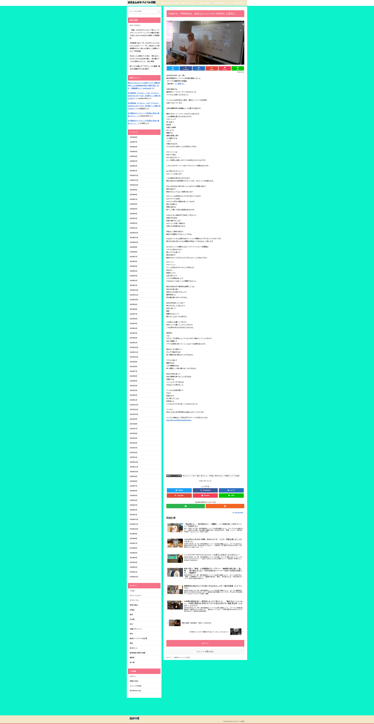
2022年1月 (133, 400)
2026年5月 (133, 151)
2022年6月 (133, 376)
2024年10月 (134, 242)
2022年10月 (134, 357)
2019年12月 (134, 519)
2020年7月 (133, 486)
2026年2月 (133, 166)
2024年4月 (133, 271)
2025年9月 (133, 190)
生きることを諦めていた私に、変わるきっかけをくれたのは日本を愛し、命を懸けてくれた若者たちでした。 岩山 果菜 (144, 58)
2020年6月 (133, 491)
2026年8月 (133, 137)
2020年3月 (133, 505)
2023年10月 (134, 299)
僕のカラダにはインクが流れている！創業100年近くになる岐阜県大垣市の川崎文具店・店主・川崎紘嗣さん (144, 85)
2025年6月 (133, 204)
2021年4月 (133, 443)
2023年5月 (133, 323)
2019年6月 (133, 548)
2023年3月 (133, 333)
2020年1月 (133, 514)
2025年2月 (133, 223)
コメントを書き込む (205, 651)
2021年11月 (134, 409)
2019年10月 (134, 529)
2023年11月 (134, 295)
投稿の (134, 681)
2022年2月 (133, 395)
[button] (158, 11)
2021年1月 (133, 457)
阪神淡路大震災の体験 (137, 653)
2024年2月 (133, 280)
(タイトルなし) (135, 25)
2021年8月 (133, 424)
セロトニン (205, 475)
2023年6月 (133, 319)
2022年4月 (133, 385)
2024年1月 (133, 285)
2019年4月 (133, 557)
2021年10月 (134, 414)
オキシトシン (187, 475)
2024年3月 (133, 276)
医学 (131, 614)
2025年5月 (133, 209)
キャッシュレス (135, 595)
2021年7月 (133, 428)
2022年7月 (133, 371)
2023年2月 (133, 338)
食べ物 (132, 662)
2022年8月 (133, 366)
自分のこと (134, 648)
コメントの (135, 686)
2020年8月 (133, 481)
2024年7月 (133, 256)
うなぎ (132, 591)
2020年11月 (134, 467)
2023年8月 (133, 309)
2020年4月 (133, 500)
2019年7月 (133, 543)
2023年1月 (133, 342)
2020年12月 (134, 462)
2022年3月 (133, 390)
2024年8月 (133, 252)
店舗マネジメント (136, 629)
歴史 (131, 643)
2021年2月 (133, 452)
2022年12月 (134, 347)
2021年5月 (133, 438)
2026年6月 (133, 147)
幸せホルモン (219, 475)
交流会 (132, 610)
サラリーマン (134, 600)
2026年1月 (133, 170)
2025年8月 (133, 194)
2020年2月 (133, 510)
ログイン (133, 676)
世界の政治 (134, 605)
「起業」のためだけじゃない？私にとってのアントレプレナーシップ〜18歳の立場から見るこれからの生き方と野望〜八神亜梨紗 (145, 34)
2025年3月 (133, 218)
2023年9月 (133, 304)
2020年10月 (134, 471)
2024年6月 (133, 261)
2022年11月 (134, 352)
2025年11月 (134, 180)
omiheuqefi (147, 88)
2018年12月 (134, 577)
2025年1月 (133, 228)
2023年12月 (134, 290)
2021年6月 (133, 433)
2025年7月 (133, 199)
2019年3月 (133, 562)
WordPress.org (135, 690)
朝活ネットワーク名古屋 (174, 475)
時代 (131, 633)
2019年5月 (133, 553)
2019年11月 (134, 524)
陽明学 (132, 657)
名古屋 (132, 619)
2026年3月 (133, 161)
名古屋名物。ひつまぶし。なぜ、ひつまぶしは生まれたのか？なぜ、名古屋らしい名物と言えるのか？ (144, 95)
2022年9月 (133, 362)
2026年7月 (133, 142)
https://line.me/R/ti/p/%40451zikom (178, 420)
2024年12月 (134, 233)
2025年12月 (134, 175)
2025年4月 (133, 213)
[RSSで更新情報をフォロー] (225, 506)
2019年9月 (133, 534)
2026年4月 (133, 156)
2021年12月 (134, 405)
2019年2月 (133, 567)
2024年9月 (133, 247)
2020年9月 (133, 476)
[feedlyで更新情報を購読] (185, 506)
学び (131, 624)
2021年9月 (133, 419)
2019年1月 (133, 572)
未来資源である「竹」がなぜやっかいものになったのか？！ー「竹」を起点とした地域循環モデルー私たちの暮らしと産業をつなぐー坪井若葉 (144, 47)
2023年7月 (133, 314)
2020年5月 (133, 495)
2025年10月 (134, 185)
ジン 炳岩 (178, 84)
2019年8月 (133, 538)
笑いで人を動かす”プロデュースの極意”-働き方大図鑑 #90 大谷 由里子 (145, 67)
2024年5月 (133, 266)
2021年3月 (133, 448)
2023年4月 (133, 328)
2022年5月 (133, 381)
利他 (212, 475)
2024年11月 (134, 237)
